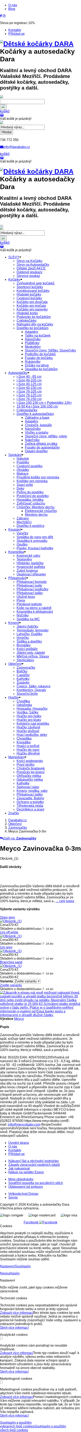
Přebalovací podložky (32, 589)
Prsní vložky (25, 764)
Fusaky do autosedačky (42, 447)
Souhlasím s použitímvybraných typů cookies (17, 1424)
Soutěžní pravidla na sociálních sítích (35, 1183)
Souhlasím (23, 1266)
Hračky (13, 697)
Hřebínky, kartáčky (30, 563)
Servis (13, 1197)
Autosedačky (17, 373)
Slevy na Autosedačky (33, 264)
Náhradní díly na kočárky (35, 324)
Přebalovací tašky (30, 593)
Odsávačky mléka (30, 779)
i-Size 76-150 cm (29, 399)
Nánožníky (33, 339)
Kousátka (24, 742)
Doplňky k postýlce (30, 526)
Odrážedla (24, 705)
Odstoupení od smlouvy (25, 1186)
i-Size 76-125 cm (29, 395)
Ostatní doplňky (36, 451)
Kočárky (14, 279)
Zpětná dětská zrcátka (41, 443)
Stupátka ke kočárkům (41, 369)
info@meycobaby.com (24, 1124)
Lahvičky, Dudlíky (29, 634)
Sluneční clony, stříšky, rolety (46, 436)
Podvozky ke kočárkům (34, 317)
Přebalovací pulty (29, 585)
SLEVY (13, 257)
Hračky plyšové (28, 731)
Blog (11, 9)
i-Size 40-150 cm (29, 388)
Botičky (22, 671)
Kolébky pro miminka (32, 481)
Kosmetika (16, 552)
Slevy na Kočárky (29, 261)
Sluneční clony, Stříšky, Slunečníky (50, 350)
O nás (12, 5)
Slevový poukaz (28, 276)
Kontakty (14, 30)
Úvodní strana (18, 1142)
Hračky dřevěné (28, 753)
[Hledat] (3, 106)
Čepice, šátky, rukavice (33, 686)
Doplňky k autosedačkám (35, 414)
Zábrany (23, 518)
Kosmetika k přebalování (35, 611)
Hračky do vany (28, 749)
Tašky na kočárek (37, 335)
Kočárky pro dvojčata (32, 302)
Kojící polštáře (27, 649)
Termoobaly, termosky (33, 630)
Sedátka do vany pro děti (35, 537)
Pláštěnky (32, 343)
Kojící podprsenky (30, 761)
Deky (20, 488)
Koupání (14, 529)
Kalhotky (23, 679)
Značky (13, 813)
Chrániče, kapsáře (38, 425)
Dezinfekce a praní (30, 809)
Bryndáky (24, 645)
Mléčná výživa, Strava (33, 656)
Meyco (19, 1019)
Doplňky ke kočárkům (32, 328)
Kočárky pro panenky (32, 309)
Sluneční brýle (27, 693)
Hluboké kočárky (29, 294)
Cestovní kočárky (29, 298)
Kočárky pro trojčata (31, 305)
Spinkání (14, 455)
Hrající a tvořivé (28, 746)
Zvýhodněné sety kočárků (35, 283)
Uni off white (9, 932)
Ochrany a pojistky (30, 802)
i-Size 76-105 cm (29, 391)
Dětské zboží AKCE (31, 268)
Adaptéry (31, 332)
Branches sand (11, 962)
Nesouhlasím (10, 1273)
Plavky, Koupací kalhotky (35, 548)
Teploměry (24, 559)
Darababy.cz (17, 820)
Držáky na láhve (37, 365)
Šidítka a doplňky (29, 641)
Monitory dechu (36, 514)
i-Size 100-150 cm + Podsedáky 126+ (44, 402)
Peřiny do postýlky (30, 492)
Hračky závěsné (28, 727)
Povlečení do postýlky (33, 496)
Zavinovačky (26, 667)
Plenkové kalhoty (29, 604)
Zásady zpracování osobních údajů (34, 1164)
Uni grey (6, 947)
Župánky (23, 682)
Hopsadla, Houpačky (32, 708)
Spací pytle (25, 485)
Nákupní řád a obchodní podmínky (33, 1161)
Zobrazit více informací (16, 1312)
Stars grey (7, 917)
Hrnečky (23, 638)
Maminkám (16, 757)
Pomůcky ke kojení (30, 772)
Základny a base (37, 417)
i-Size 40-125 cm (29, 384)
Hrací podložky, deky (32, 735)
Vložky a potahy (36, 432)
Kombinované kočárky (33, 290)
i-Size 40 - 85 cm (29, 376)
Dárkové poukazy (29, 272)
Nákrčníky (32, 440)
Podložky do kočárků (40, 354)
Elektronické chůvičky (41, 511)
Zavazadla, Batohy (30, 798)
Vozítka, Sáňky (27, 712)
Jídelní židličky (27, 626)
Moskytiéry (33, 346)
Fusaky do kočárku (39, 358)
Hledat (6, 132)
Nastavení (7, 1266)
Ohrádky (23, 470)
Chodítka (23, 701)
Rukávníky (32, 361)
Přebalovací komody (32, 582)
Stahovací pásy (28, 787)
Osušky (22, 544)
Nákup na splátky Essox (26, 1172)
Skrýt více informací (14, 1327)
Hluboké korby (27, 313)
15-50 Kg (37, 406)
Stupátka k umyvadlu (32, 540)
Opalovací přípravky (31, 574)
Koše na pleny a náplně (34, 608)
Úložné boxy (26, 596)
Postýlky (23, 462)
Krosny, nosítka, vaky (32, 790)
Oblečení (15, 664)
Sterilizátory (25, 660)
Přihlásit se (16, 33)
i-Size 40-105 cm (29, 380)
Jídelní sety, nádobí (31, 652)
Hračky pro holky (29, 716)
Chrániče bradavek (31, 768)
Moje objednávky (20, 1179)
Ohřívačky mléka (29, 776)
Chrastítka (24, 738)
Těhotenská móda (30, 805)
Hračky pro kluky (29, 720)
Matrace (22, 473)
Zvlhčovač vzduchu (31, 503)
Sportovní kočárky (30, 287)
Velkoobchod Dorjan (23, 1193)
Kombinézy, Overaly (31, 690)
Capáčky (23, 675)
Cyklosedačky (27, 410)
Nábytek (23, 458)
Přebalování (17, 578)
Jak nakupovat (19, 1168)
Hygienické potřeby (31, 567)
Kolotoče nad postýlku (33, 723)
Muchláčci (24, 522)
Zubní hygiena (27, 570)
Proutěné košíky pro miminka (38, 477)
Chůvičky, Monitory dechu (35, 507)
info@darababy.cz (16, 147)
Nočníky (23, 615)
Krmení (13, 623)
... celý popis (65, 901)
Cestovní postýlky (30, 466)
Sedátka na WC (28, 619)
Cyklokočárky (27, 320)
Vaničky (22, 533)
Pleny (21, 600)
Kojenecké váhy (28, 555)
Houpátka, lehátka (30, 499)
